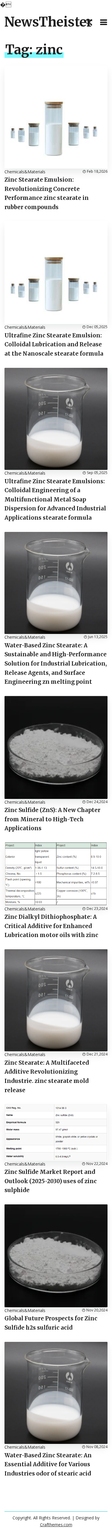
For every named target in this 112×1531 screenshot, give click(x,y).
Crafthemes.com (56, 1524)
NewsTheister (48, 22)
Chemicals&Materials (24, 172)
